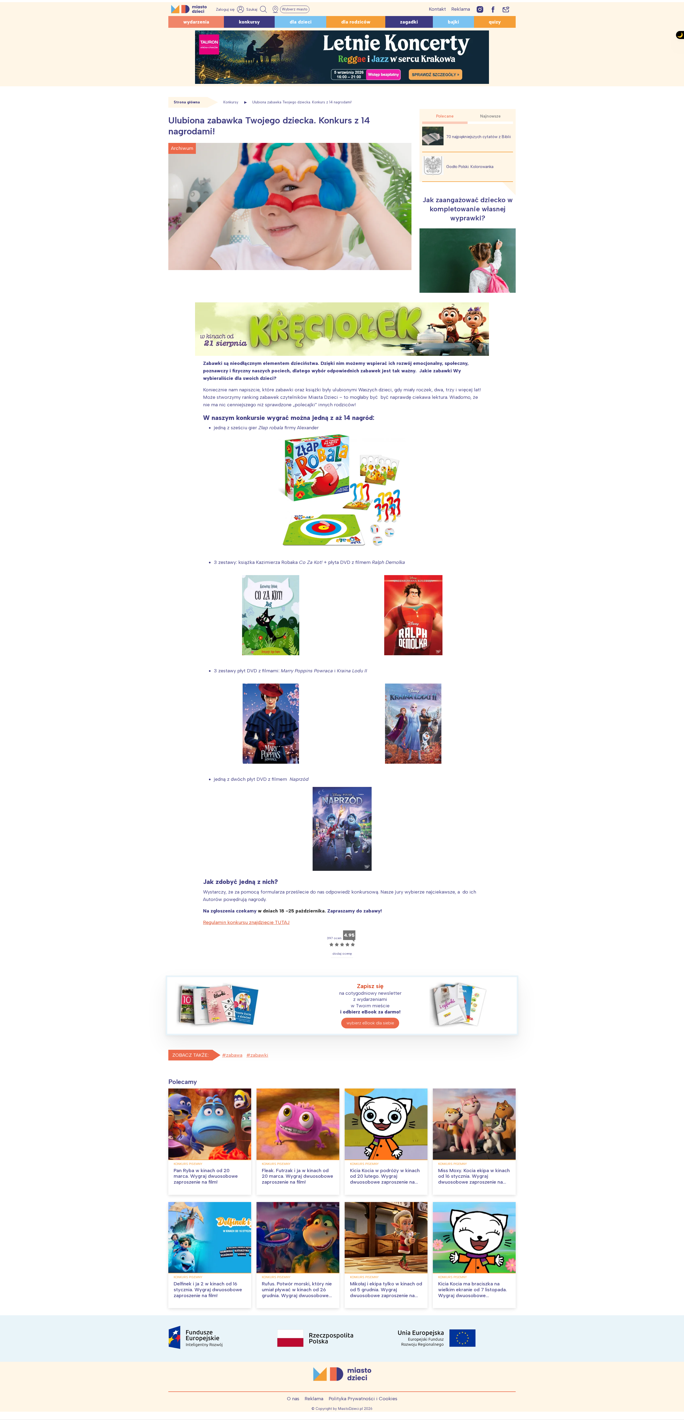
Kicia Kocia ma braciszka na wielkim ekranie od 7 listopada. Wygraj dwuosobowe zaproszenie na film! (472, 1292)
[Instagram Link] (480, 9)
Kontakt (437, 9)
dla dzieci (301, 22)
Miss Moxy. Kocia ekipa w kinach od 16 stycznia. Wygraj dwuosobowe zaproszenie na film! (474, 1179)
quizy (495, 22)
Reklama (460, 9)
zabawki (259, 1055)
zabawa (234, 1055)
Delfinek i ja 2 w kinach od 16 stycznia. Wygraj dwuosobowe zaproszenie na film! (208, 1289)
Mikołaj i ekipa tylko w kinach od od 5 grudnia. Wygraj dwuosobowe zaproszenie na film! (386, 1292)
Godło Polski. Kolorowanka (469, 166)
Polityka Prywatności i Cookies (363, 1399)
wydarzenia (196, 22)
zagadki (409, 22)
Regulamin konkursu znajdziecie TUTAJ (246, 922)
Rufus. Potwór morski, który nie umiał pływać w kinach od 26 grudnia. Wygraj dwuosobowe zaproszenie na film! (297, 1292)
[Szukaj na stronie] (257, 9)
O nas (293, 1399)
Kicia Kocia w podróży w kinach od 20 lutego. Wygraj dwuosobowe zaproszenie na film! (385, 1179)
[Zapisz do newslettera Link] (506, 9)
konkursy (249, 22)
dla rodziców (355, 22)
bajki (453, 22)
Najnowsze (490, 116)
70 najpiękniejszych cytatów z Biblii (478, 136)
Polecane (445, 116)
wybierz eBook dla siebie (370, 1022)
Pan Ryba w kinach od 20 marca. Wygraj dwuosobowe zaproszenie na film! (206, 1176)
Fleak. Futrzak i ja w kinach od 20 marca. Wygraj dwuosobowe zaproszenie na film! (297, 1176)
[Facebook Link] (493, 9)
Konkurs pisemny (188, 1164)
